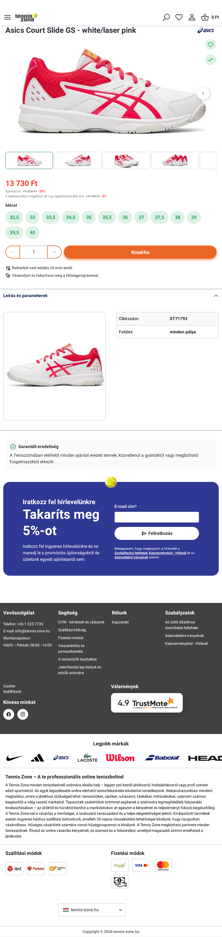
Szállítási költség (72, 630)
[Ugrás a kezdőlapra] (26, 17)
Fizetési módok (70, 638)
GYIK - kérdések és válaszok (81, 622)
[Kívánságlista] (179, 17)
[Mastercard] (163, 865)
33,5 (50, 217)
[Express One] (57, 868)
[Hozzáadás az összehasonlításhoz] (210, 59)
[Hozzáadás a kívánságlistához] (210, 44)
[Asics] (206, 30)
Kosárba (140, 252)
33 (32, 217)
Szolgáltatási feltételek (131, 553)
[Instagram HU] (22, 714)
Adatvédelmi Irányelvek (184, 635)
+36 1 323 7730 (30, 624)
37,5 (159, 217)
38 (177, 217)
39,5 (14, 232)
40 (32, 232)
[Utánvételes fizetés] (120, 881)
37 (141, 217)
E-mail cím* (126, 506)
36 (125, 217)
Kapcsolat (120, 622)
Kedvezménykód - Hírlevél (167, 553)
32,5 (14, 217)
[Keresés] (166, 17)
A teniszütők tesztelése (77, 659)
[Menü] (7, 17)
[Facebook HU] (8, 714)
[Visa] (141, 865)
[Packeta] (36, 868)
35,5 (107, 217)
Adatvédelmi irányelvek (131, 557)
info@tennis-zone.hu (32, 631)
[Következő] (203, 93)
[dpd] (14, 868)
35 (89, 217)
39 (194, 217)
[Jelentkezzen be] (192, 17)
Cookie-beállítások (8, 689)
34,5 (70, 217)
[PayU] (120, 865)
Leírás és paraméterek (25, 295)
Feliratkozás (160, 533)
